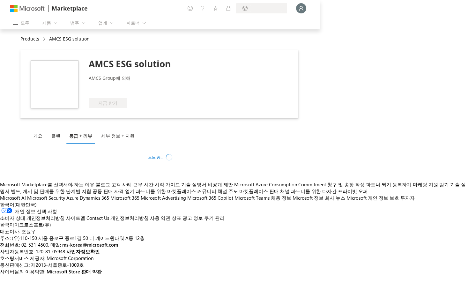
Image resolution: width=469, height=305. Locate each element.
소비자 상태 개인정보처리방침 (32, 218)
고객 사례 (121, 184)
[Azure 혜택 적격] (139, 88)
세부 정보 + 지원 (117, 136)
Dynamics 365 (94, 198)
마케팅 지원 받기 (431, 184)
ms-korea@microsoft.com (90, 245)
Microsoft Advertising (163, 198)
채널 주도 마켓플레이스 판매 (248, 191)
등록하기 (402, 184)
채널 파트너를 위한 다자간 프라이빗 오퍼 (324, 191)
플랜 (55, 136)
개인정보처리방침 (129, 218)
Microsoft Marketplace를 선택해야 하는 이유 (47, 184)
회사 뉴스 (335, 198)
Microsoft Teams (252, 198)
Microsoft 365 (124, 198)
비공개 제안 (220, 184)
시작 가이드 (167, 184)
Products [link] (29, 39)
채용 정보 (281, 198)
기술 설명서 (193, 184)
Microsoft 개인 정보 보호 (372, 198)
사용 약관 (160, 218)
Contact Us (97, 218)
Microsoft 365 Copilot (210, 198)
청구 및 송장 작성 (346, 184)
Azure (72, 198)
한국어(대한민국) (18, 204)
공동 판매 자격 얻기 (114, 191)
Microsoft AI (13, 198)
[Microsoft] (27, 8)
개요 (38, 136)
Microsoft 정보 (308, 198)
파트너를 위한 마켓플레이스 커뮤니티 (176, 191)
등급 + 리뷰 (80, 136)
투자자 (407, 198)
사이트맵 (75, 218)
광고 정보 (192, 218)
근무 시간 (143, 184)
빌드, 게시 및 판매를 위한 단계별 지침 (51, 191)
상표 (176, 218)
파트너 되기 (378, 184)
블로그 (103, 184)
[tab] (39, 136)
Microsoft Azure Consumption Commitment (280, 184)
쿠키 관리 (214, 218)
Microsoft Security (46, 198)
